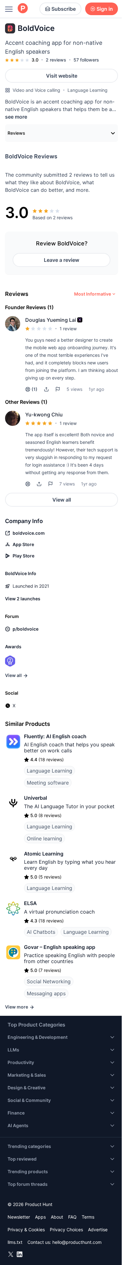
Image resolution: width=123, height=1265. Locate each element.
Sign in (105, 9)
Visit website (61, 76)
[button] (79, 319)
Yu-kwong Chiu (44, 414)
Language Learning (87, 90)
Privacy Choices (66, 1229)
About (57, 1217)
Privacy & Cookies (26, 1229)
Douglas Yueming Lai (50, 320)
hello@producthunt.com (77, 1242)
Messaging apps (46, 993)
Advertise (98, 1229)
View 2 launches (22, 598)
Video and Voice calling (36, 90)
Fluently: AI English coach (55, 736)
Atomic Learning (43, 853)
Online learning (44, 838)
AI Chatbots (41, 932)
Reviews (16, 133)
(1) (35, 389)
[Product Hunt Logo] (23, 8)
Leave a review (61, 260)
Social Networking (49, 981)
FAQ (72, 1217)
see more (16, 117)
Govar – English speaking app (59, 947)
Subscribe (63, 9)
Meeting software (48, 783)
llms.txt (15, 1242)
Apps (40, 1217)
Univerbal (35, 798)
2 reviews (56, 59)
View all (61, 500)
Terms (88, 1217)
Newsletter (19, 1217)
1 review (68, 328)
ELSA (30, 903)
